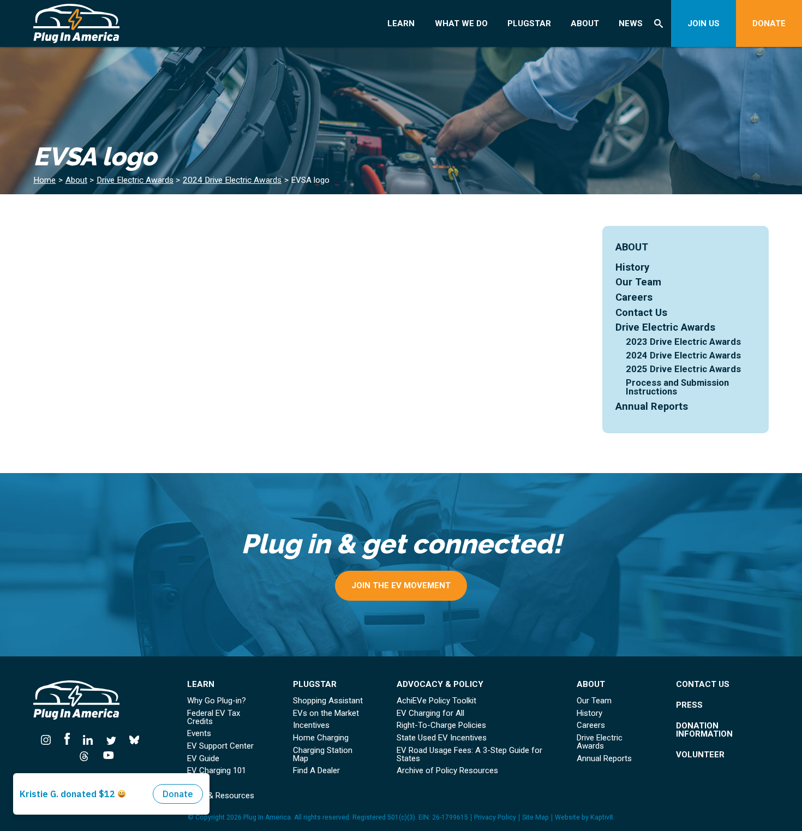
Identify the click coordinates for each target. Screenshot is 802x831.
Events (199, 734)
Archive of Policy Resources (447, 771)
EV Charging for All (430, 713)
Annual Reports (651, 406)
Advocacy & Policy (440, 684)
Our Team (638, 282)
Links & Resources (220, 796)
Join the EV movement (401, 585)
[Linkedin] (88, 739)
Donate (769, 23)
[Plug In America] (98, 23)
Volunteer (700, 755)
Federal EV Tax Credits (213, 717)
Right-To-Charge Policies (441, 725)
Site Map (535, 817)
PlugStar (529, 23)
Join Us (703, 23)
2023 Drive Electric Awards (683, 342)
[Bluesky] (134, 739)
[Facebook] (67, 739)
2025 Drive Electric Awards (683, 369)
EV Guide (203, 759)
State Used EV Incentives (442, 738)
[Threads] (84, 755)
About (585, 23)
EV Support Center (220, 746)
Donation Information (704, 730)
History (632, 267)
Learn (401, 23)
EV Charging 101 (216, 771)
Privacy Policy (495, 817)
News (631, 23)
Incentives (311, 725)
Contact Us (641, 312)
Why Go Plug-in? (216, 701)
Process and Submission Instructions (677, 387)
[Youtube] (105, 755)
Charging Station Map (322, 754)
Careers (634, 297)
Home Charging (321, 738)
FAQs (196, 783)
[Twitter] (111, 739)
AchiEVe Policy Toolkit (436, 701)
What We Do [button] (461, 23)
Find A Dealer (316, 771)
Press (689, 705)
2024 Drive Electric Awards (232, 180)
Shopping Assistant (328, 701)
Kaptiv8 (601, 817)
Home (44, 180)
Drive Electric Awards (135, 180)
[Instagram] (49, 739)
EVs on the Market (326, 713)
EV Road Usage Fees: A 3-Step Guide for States (469, 754)
